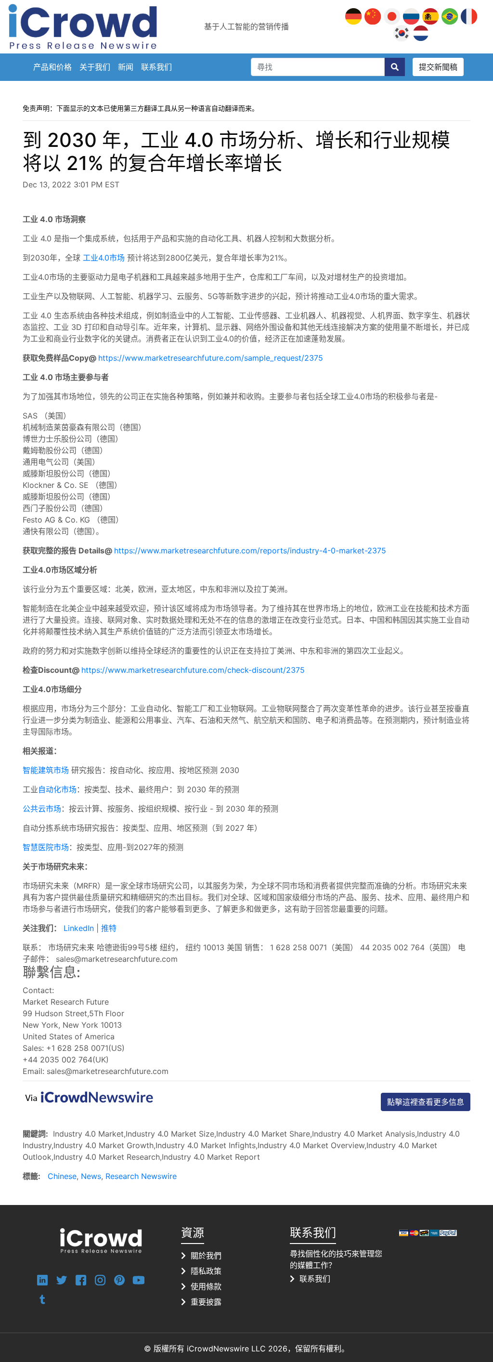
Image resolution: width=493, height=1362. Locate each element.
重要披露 (206, 1302)
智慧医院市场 (46, 847)
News (91, 1176)
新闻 (125, 67)
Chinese (62, 1176)
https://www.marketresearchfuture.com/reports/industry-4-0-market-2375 (250, 550)
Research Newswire (141, 1176)
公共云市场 (42, 808)
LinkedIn (80, 928)
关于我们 (94, 67)
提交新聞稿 (438, 67)
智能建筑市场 (46, 770)
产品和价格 (52, 67)
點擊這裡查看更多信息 (425, 1102)
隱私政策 (206, 1271)
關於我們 (206, 1255)
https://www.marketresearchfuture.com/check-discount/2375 (193, 670)
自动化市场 (57, 789)
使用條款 (206, 1286)
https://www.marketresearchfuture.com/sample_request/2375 (210, 358)
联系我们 (156, 67)
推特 (109, 928)
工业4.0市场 (104, 257)
